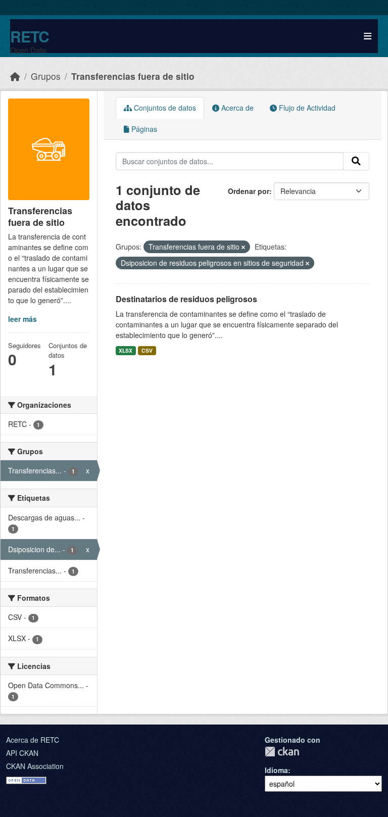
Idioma (276, 770)
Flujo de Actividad (306, 108)
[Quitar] (243, 247)
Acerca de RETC (32, 740)
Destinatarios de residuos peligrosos (186, 299)
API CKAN (22, 753)
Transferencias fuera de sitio (133, 76)
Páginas (143, 129)
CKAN (282, 751)
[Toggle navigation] (367, 36)
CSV (147, 350)
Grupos (46, 76)
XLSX (125, 350)
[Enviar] (356, 161)
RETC (29, 36)
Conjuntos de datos (164, 108)
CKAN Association (35, 766)
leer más (22, 319)
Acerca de (236, 108)
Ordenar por (248, 191)
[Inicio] (15, 76)
